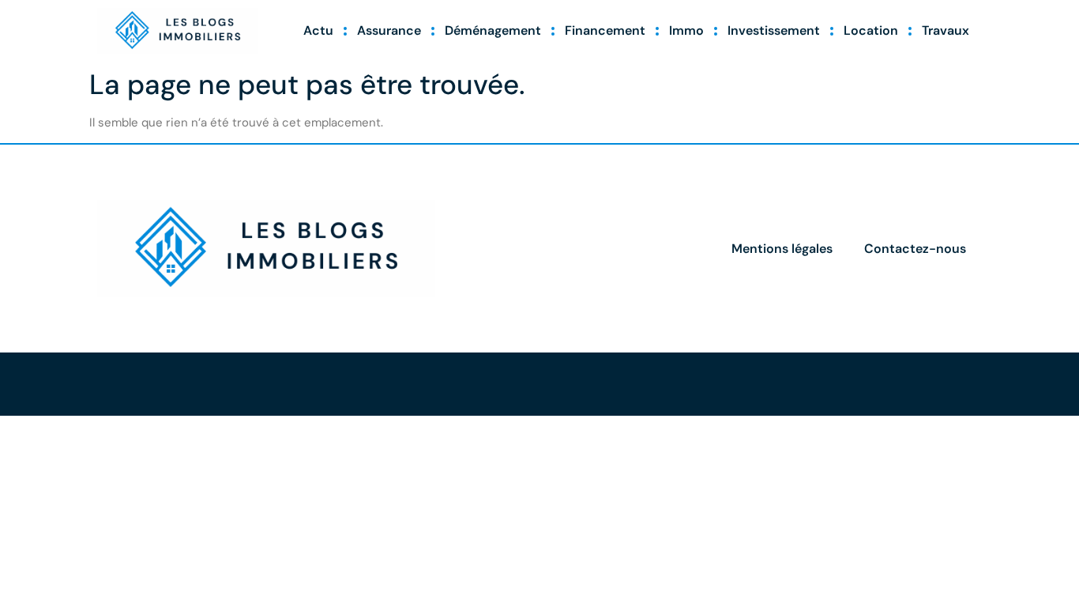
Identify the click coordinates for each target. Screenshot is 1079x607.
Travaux (945, 30)
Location (871, 30)
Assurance (389, 30)
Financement (605, 30)
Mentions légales (782, 248)
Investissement (773, 30)
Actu (318, 30)
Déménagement (493, 30)
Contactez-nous (915, 248)
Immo (686, 30)
